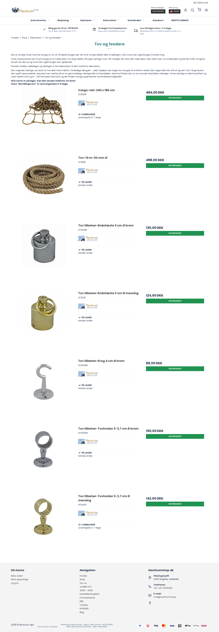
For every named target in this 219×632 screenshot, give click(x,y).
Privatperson (158, 11)
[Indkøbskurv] (199, 10)
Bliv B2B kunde (201, 2)
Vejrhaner (86, 20)
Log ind (14, 583)
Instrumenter (38, 20)
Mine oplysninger (19, 579)
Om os (83, 583)
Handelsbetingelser (90, 593)
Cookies (84, 604)
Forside (83, 575)
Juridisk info (86, 586)
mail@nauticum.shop (165, 596)
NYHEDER (84, 608)
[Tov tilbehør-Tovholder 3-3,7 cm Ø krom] (44, 458)
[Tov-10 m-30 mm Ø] (44, 187)
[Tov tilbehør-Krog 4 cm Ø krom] (44, 390)
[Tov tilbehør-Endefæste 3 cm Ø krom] (44, 254)
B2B (81, 601)
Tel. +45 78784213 (163, 588)
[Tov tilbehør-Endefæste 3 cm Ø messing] (44, 322)
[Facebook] (149, 603)
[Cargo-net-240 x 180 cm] (44, 119)
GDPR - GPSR (86, 590)
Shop (82, 579)
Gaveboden (134, 20)
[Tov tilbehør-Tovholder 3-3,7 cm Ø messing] (44, 525)
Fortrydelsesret (87, 597)
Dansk (176, 11)
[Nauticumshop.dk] (25, 10)
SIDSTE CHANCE (179, 20)
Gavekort (158, 20)
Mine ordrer (17, 575)
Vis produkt (175, 98)
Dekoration (109, 20)
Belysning (63, 20)
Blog (82, 612)
